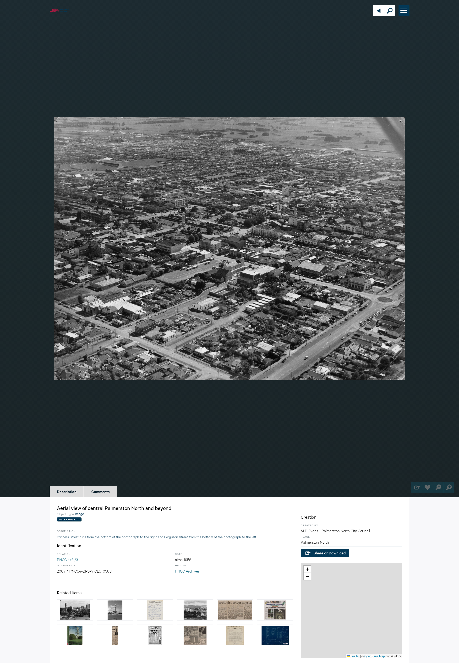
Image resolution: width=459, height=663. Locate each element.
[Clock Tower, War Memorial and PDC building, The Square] (195, 610)
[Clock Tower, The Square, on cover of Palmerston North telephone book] (75, 635)
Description (66, 491)
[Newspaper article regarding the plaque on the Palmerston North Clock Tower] (235, 610)
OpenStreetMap (374, 656)
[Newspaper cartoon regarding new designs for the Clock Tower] (195, 635)
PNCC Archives (187, 570)
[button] (307, 569)
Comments (100, 491)
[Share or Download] (416, 487)
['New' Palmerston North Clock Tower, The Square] (115, 610)
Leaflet (354, 656)
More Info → (69, 519)
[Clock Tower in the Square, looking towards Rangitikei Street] (75, 610)
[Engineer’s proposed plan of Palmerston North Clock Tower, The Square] (275, 635)
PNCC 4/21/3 (67, 559)
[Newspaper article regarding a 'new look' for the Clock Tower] (155, 635)
